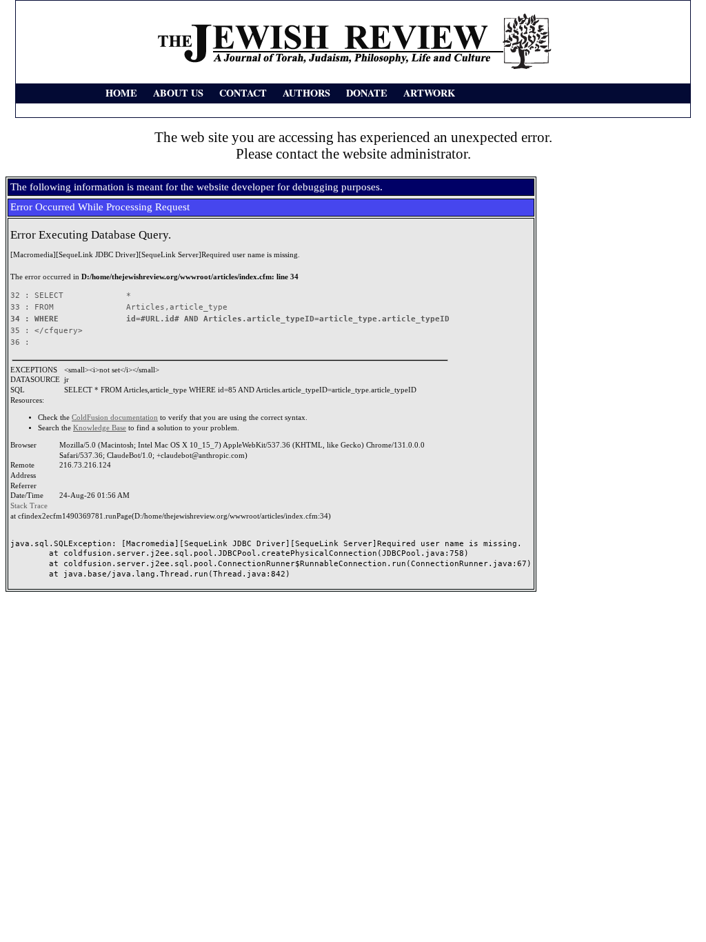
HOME (121, 93)
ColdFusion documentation (115, 417)
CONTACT (243, 93)
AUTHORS (306, 93)
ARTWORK (429, 93)
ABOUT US (178, 93)
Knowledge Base (99, 428)
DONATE (366, 93)
